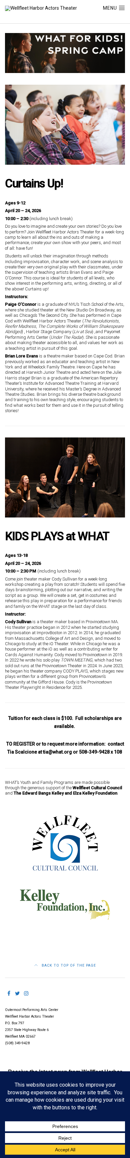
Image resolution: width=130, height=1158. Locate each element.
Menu (110, 8)
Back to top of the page (68, 965)
